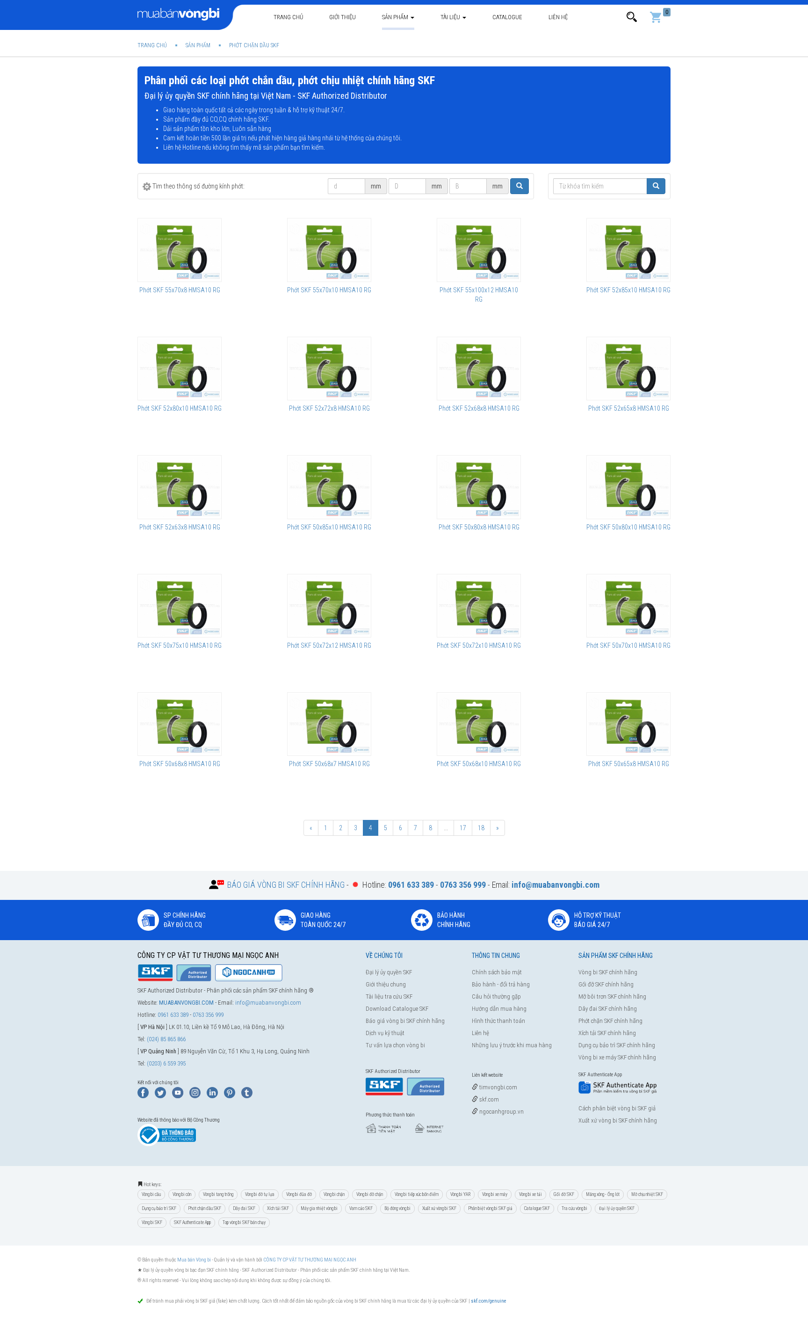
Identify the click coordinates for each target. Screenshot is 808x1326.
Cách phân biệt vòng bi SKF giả (617, 1108)
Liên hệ (558, 17)
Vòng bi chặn (334, 1194)
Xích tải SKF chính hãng (607, 1032)
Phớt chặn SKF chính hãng (610, 1020)
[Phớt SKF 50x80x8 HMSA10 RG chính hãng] (479, 487)
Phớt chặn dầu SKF (204, 1208)
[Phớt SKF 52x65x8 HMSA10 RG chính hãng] (628, 368)
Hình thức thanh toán (498, 1020)
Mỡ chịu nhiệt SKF (647, 1194)
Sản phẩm (396, 17)
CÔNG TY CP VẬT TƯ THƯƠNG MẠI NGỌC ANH (309, 1260)
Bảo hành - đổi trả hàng (501, 984)
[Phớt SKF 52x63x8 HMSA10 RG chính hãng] (179, 487)
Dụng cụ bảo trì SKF (159, 1208)
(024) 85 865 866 (166, 1039)
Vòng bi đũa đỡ (299, 1194)
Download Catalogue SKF (397, 1008)
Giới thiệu (342, 17)
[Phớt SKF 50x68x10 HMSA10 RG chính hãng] (479, 724)
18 (481, 828)
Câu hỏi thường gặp (496, 996)
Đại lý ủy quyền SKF (389, 972)
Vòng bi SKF (152, 1222)
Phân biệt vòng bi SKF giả (490, 1208)
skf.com (488, 1099)
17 (463, 828)
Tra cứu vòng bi (574, 1208)
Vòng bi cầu (151, 1194)
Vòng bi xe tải (530, 1194)
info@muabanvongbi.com (268, 1002)
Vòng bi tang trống (218, 1194)
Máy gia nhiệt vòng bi (319, 1208)
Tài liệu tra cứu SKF (389, 996)
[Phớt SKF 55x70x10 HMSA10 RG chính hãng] (329, 250)
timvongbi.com (497, 1087)
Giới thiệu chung (386, 984)
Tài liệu (451, 17)
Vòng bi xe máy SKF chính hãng (617, 1057)
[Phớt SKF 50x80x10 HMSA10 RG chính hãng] (628, 487)
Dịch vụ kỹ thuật (385, 1032)
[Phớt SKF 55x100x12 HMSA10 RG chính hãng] (479, 250)
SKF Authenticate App (192, 1222)
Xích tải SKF (278, 1208)
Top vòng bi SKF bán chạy (244, 1222)
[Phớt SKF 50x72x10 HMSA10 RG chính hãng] (479, 606)
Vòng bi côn (182, 1194)
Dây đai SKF (244, 1208)
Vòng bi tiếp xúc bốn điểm (417, 1194)
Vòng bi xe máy (494, 1194)
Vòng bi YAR (460, 1194)
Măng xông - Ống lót (603, 1194)
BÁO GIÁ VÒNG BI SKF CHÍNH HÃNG (286, 885)
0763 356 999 (208, 1014)
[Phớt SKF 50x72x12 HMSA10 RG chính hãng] (329, 606)
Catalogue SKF (537, 1208)
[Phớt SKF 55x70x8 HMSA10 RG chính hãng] (179, 250)
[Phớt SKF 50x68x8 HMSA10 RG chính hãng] (179, 724)
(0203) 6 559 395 (166, 1063)
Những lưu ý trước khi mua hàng (512, 1045)
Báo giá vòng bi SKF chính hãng (405, 1020)
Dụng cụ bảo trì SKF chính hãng (616, 1045)
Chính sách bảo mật (497, 972)
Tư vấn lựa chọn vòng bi (395, 1045)
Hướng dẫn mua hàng (499, 1008)
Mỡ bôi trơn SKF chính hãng (612, 996)
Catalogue (507, 17)
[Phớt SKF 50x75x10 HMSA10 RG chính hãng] (179, 606)
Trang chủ (288, 17)
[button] (631, 17)
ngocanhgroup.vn (501, 1111)
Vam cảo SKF (361, 1208)
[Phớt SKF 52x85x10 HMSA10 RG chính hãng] (628, 250)
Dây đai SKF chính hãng (607, 1008)
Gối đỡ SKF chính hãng (606, 984)
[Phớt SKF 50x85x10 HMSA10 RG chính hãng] (329, 487)
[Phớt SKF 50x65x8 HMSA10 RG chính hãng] (628, 724)
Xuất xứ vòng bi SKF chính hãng (617, 1120)
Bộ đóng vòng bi (397, 1208)
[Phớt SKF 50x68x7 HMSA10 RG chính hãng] (329, 724)
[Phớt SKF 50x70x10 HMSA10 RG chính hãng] (628, 606)
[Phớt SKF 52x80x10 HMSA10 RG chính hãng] (179, 368)
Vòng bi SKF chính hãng (607, 972)
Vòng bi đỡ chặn (369, 1194)
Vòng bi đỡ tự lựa (259, 1194)
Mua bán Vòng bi (194, 1260)
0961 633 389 (173, 1014)
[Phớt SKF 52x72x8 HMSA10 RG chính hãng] (329, 368)
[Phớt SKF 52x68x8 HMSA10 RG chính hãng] (479, 368)
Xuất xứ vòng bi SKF (439, 1208)
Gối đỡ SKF (564, 1194)
